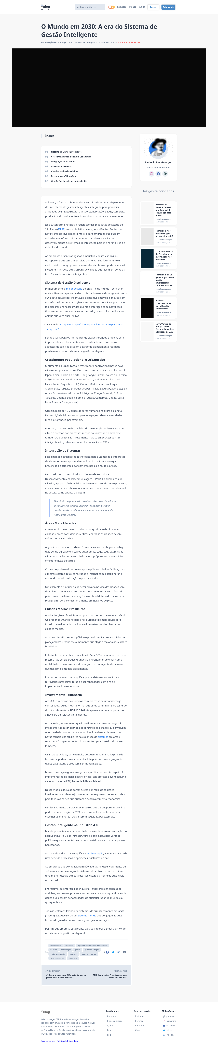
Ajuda (142, 6)
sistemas (103, 737)
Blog (109, 1030)
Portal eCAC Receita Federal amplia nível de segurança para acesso (163, 210)
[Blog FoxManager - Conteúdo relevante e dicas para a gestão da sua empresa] (56, 7)
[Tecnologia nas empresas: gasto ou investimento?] (147, 236)
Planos (132, 6)
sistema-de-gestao (89, 954)
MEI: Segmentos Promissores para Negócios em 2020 (110, 976)
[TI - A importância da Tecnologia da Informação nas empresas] (147, 258)
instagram (171, 1021)
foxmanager (66, 950)
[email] (124, 953)
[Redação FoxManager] (158, 147)
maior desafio (74, 288)
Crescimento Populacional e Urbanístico (75, 360)
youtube (170, 1016)
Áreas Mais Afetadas (60, 523)
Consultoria (140, 1025)
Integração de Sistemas (62, 450)
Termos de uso (48, 1041)
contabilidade (55, 945)
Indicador (139, 1016)
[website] (165, 174)
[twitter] (113, 953)
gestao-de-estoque (92, 950)
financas (53, 950)
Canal (138, 1030)
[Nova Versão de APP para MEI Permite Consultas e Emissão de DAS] (147, 331)
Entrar (153, 7)
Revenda (139, 1021)
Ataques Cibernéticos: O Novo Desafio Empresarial (163, 304)
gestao (77, 950)
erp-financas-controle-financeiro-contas (92, 945)
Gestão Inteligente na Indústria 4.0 (71, 825)
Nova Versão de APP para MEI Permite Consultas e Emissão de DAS (165, 328)
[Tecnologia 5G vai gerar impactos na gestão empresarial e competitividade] (147, 283)
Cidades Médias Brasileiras (65, 609)
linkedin (170, 1034)
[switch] (111, 7)
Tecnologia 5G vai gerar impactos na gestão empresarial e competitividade (165, 280)
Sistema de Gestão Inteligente (67, 283)
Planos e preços (114, 1021)
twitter (169, 1030)
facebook (170, 1025)
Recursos (121, 6)
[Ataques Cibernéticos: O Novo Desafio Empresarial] (147, 307)
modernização (95, 853)
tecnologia (73, 958)
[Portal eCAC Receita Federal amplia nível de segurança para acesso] (147, 213)
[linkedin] (118, 953)
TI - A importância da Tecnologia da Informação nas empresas (164, 255)
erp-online (69, 945)
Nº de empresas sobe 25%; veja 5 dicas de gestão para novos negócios (66, 976)
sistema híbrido (87, 915)
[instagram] (151, 174)
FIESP (61, 229)
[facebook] (107, 953)
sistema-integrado (57, 958)
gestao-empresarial (57, 954)
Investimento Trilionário (63, 695)
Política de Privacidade (67, 1041)
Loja (109, 1034)
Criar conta (168, 7)
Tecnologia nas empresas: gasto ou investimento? (164, 234)
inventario (73, 954)
